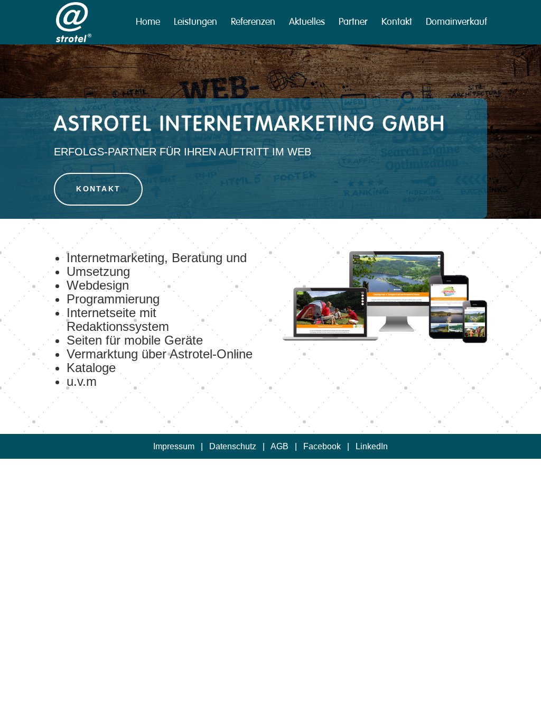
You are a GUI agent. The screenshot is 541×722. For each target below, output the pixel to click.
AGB (279, 446)
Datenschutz (232, 446)
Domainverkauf (456, 23)
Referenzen (253, 23)
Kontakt (396, 23)
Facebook (322, 446)
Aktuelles (307, 23)
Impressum (173, 446)
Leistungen (195, 23)
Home (148, 23)
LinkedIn (372, 446)
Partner (353, 23)
